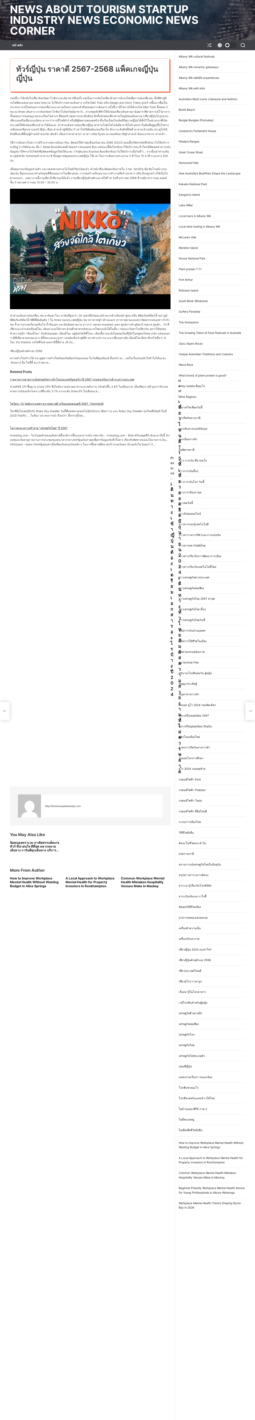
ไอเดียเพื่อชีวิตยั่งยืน (190, 1130)
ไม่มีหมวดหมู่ (186, 1119)
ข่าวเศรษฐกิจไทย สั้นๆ (192, 609)
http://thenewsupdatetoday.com (63, 806)
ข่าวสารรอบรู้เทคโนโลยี (194, 524)
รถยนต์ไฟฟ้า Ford (190, 779)
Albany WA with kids (192, 88)
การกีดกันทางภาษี (189, 418)
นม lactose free (189, 662)
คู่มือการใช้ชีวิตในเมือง (193, 641)
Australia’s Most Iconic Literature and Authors (208, 99)
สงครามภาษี (186, 853)
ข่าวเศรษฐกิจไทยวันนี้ (192, 620)
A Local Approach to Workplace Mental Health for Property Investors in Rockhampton (90, 882)
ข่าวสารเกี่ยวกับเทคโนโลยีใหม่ (197, 566)
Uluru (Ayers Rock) (191, 343)
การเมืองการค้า (188, 439)
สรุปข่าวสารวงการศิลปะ (194, 875)
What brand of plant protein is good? (203, 375)
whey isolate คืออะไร (192, 386)
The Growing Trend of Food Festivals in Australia (210, 332)
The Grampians (188, 322)
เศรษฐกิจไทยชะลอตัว (192, 1055)
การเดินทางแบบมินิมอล (193, 428)
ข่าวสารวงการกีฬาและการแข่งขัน (200, 535)
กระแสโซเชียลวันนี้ (191, 407)
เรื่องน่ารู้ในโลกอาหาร (192, 992)
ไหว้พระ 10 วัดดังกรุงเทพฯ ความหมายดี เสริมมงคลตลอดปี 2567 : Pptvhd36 (57, 403)
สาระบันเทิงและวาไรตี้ (192, 896)
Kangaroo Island (189, 194)
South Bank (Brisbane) (193, 301)
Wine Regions (187, 396)
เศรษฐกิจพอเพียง (189, 1024)
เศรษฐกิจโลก (187, 1034)
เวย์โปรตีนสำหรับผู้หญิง (193, 1002)
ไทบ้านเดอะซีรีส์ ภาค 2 (193, 1109)
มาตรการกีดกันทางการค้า (194, 747)
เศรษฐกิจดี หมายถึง (190, 1013)
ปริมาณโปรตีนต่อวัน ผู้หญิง (195, 673)
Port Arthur (186, 279)
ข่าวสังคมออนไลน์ (190, 513)
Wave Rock (186, 364)
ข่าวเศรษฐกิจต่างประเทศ (194, 577)
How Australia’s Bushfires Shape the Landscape (209, 173)
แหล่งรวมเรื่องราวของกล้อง (195, 1077)
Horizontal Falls (188, 162)
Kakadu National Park (193, 184)
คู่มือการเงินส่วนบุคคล (192, 630)
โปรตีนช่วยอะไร (189, 1087)
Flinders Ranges (189, 141)
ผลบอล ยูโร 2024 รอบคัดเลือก (197, 705)
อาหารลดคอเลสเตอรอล (193, 917)
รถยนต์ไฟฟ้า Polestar (192, 790)
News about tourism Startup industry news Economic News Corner (104, 20)
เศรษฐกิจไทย (186, 1045)
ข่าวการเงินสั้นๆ (188, 471)
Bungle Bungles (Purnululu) (196, 120)
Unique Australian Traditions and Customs (206, 354)
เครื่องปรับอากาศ (189, 938)
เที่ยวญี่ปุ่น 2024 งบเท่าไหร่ (195, 949)
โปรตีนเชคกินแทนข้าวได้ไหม (197, 1098)
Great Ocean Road (191, 152)
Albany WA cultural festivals (197, 56)
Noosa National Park (192, 258)
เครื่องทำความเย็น (190, 928)
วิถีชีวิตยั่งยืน (186, 832)
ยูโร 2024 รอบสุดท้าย (192, 768)
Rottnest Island (188, 290)
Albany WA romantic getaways (198, 67)
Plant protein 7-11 (190, 269)
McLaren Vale (187, 237)
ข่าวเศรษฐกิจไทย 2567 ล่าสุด (197, 598)
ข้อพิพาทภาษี (186, 449)
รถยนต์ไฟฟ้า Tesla (190, 800)
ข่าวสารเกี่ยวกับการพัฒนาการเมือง (200, 556)
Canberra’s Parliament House (197, 131)
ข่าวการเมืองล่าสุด (190, 492)
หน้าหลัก (17, 45)
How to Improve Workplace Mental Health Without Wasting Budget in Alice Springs (34, 882)
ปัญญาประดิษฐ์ (188, 683)
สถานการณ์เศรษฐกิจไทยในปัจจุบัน (200, 864)
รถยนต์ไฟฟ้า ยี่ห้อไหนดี (193, 811)
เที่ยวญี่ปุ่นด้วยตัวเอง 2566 (195, 960)
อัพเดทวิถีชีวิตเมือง (190, 907)
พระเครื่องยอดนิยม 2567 (194, 715)
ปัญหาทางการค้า (189, 694)
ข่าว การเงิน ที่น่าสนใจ (193, 460)
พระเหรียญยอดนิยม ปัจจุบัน (195, 726)
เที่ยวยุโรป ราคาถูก (190, 981)
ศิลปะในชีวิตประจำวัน (192, 843)
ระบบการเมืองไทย (190, 821)
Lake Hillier (186, 205)
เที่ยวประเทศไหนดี (190, 970)
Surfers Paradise (189, 311)
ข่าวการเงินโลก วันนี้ (191, 481)
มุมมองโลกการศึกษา (191, 758)
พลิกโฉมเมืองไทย (189, 736)
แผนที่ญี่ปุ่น (185, 1066)
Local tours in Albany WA (195, 216)
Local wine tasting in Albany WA (199, 226)
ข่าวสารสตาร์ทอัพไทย (192, 545)
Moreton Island (188, 247)
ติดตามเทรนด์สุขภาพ (192, 651)
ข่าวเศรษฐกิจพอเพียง (191, 588)
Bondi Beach (187, 109)
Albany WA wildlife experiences (199, 77)
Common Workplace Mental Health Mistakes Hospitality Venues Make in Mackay (142, 882)
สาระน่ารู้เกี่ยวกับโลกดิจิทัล (195, 885)
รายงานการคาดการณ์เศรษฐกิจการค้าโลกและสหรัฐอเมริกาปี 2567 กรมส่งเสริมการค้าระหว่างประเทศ (72, 379)
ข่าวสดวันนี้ (186, 503)
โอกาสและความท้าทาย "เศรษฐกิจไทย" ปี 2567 (39, 428)
